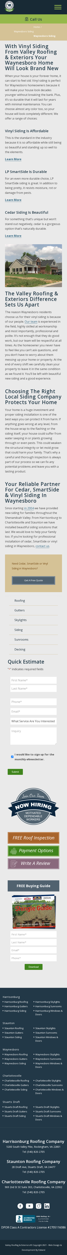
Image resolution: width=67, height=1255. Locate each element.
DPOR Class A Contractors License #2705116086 (33, 1227)
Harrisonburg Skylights (47, 1001)
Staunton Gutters (13, 1032)
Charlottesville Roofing (16, 1080)
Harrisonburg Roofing (16, 1001)
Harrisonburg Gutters (16, 1006)
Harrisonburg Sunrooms (48, 1006)
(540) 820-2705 (36, 1151)
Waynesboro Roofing (16, 1054)
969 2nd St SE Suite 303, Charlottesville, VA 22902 (33, 1187)
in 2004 (29, 508)
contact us (42, 546)
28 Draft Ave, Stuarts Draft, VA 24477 (33, 1167)
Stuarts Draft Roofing (15, 1107)
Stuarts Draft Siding (15, 1116)
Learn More (13, 159)
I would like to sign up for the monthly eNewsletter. (34, 757)
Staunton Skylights (45, 1028)
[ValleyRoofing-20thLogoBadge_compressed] (9, 6)
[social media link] (20, 1206)
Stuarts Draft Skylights (47, 1107)
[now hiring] (33, 806)
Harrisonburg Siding (15, 1010)
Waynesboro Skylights (47, 1054)
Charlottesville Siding (15, 1089)
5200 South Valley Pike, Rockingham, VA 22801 (33, 1146)
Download (34, 967)
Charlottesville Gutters (16, 1085)
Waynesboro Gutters (15, 1058)
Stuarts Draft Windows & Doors (48, 1117)
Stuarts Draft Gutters (15, 1111)
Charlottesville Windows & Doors (49, 1091)
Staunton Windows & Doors (46, 1039)
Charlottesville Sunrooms (49, 1085)
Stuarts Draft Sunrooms (48, 1111)
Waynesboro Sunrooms (48, 1058)
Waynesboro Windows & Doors (48, 1065)
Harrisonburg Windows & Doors (49, 1012)
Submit (15, 772)
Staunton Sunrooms (46, 1032)
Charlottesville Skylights (48, 1080)
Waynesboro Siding (24, 31)
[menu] (57, 7)
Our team (31, 322)
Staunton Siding (13, 1037)
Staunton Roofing (13, 1028)
